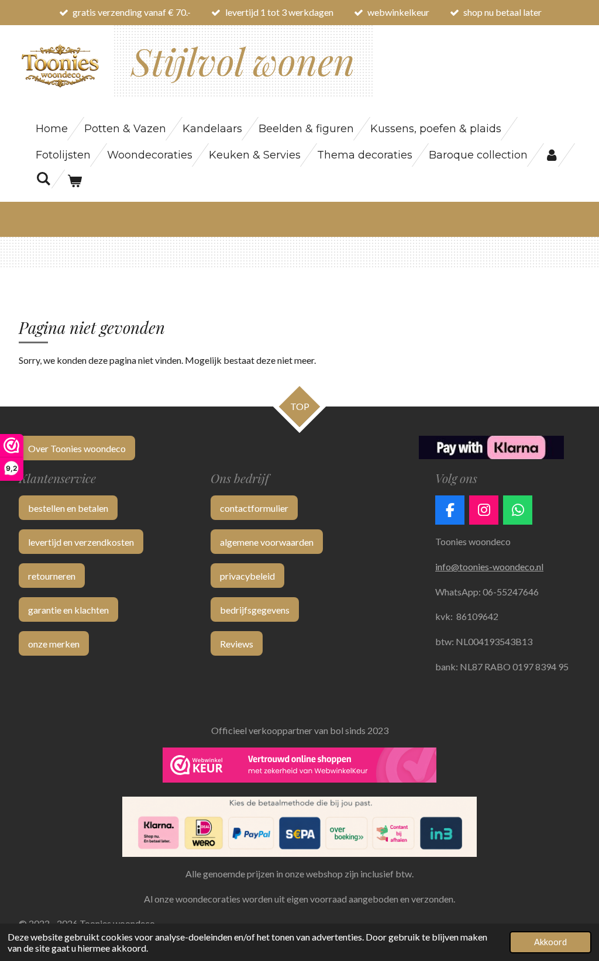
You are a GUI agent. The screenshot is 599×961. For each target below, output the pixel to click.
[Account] (551, 155)
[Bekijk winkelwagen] (73, 181)
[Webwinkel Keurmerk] (299, 767)
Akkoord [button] (550, 942)
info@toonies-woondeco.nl (489, 566)
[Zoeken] (42, 179)
